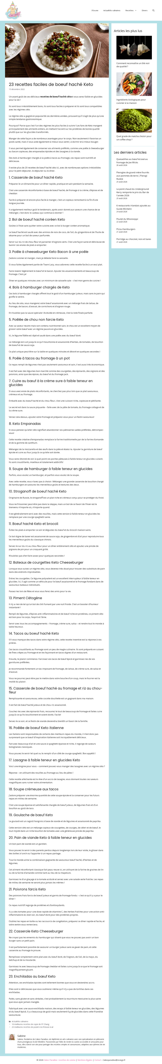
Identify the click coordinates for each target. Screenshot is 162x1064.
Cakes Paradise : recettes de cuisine (59, 1060)
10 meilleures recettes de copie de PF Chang (30, 1024)
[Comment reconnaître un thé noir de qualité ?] (134, 57)
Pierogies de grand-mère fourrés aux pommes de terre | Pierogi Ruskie (132, 175)
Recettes (129, 10)
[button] (153, 10)
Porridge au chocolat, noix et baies (133, 239)
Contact (97, 1060)
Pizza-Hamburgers (125, 229)
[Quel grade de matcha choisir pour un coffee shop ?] (134, 130)
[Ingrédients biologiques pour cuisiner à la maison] (134, 94)
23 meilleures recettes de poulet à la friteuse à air (33, 1027)
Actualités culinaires (111, 10)
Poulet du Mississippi (127, 218)
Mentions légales (84, 1060)
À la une (95, 10)
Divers (144, 10)
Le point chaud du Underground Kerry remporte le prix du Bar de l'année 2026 (132, 192)
